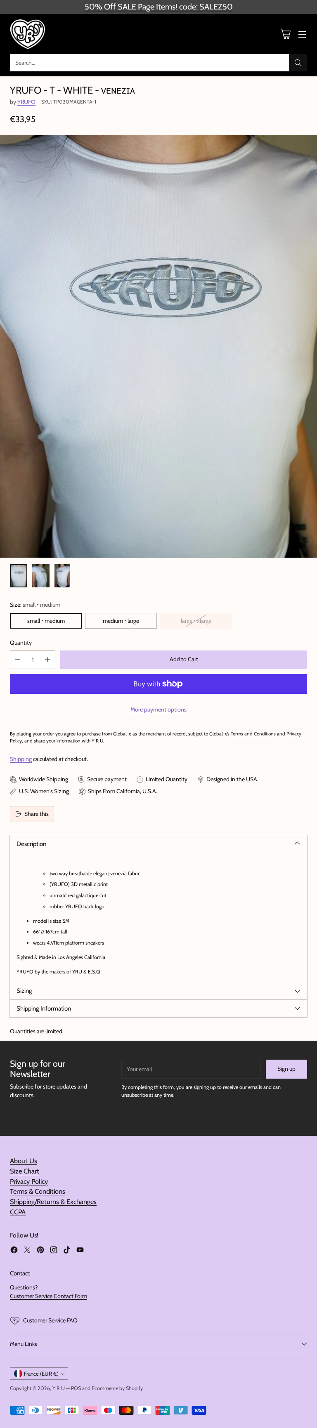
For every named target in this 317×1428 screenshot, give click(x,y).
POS (76, 1388)
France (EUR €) (41, 1373)
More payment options (158, 709)
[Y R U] (28, 34)
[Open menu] (301, 34)
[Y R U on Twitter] (27, 1251)
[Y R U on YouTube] (80, 1251)
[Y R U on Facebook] (14, 1251)
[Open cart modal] (285, 34)
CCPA (18, 1212)
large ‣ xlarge (196, 620)
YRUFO (26, 102)
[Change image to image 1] (18, 575)
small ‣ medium (46, 620)
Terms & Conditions (37, 1191)
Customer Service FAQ (50, 1320)
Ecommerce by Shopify (117, 1388)
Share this (36, 814)
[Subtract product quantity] (17, 660)
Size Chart (24, 1171)
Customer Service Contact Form (48, 1296)
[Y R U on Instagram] (54, 1251)
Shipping (21, 759)
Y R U (58, 1388)
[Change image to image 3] (62, 575)
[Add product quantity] (47, 660)
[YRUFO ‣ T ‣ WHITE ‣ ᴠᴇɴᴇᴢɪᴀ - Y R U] (158, 346)
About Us (23, 1161)
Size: (35, 604)
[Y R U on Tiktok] (67, 1251)
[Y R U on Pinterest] (40, 1251)
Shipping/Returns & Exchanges (53, 1201)
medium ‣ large (121, 620)
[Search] (298, 62)
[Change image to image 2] (41, 575)
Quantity (21, 642)
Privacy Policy (29, 1181)
